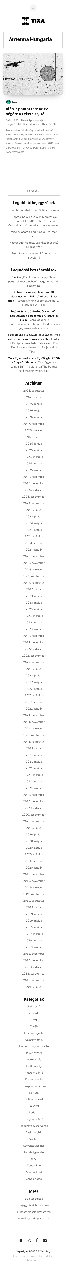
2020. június (34, 834)
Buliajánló (33, 1007)
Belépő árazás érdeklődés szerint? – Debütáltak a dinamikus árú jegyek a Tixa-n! (34, 347)
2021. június (34, 755)
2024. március (34, 536)
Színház (34, 1139)
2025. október (34, 430)
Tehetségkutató (34, 1152)
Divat (33, 1020)
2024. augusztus (34, 503)
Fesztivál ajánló (34, 1033)
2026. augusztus (34, 391)
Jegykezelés (33, 1060)
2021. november (34, 722)
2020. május (34, 841)
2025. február (34, 463)
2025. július (34, 437)
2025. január (34, 470)
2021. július (34, 748)
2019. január (34, 947)
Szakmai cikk (34, 1132)
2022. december (33, 636)
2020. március (34, 854)
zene (34, 1159)
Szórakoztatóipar (33, 1146)
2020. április (34, 848)
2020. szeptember (34, 815)
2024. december (33, 477)
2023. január (34, 629)
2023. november (34, 563)
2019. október (34, 887)
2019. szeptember (34, 894)
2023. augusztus (34, 583)
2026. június (34, 404)
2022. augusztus (34, 662)
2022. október (34, 649)
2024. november (34, 483)
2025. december (33, 424)
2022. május (34, 682)
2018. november (34, 960)
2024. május (34, 523)
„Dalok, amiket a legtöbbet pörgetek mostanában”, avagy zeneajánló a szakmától (33, 281)
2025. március (34, 457)
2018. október (34, 967)
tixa (14, 102)
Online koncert (33, 1099)
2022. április (34, 689)
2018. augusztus (34, 980)
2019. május (34, 921)
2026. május (34, 410)
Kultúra (34, 1093)
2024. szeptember (34, 497)
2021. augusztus (34, 742)
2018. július (34, 987)
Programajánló (34, 1119)
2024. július (34, 510)
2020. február (34, 861)
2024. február (34, 543)
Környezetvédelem (34, 1086)
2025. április (34, 450)
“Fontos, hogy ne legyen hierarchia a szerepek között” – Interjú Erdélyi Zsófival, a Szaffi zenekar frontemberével (33, 221)
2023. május (34, 603)
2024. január (34, 550)
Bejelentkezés (34, 1199)
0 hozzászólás (49, 124)
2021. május (34, 762)
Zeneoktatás (34, 1179)
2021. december (33, 715)
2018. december (33, 954)
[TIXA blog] (33, 32)
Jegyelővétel (14, 124)
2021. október (34, 728)
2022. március (34, 695)
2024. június (34, 516)
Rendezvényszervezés (34, 1126)
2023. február (34, 622)
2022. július (34, 669)
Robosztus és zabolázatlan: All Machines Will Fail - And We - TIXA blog (32, 296)
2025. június (34, 444)
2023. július (34, 589)
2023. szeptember (34, 576)
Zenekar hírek (33, 1172)
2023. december (33, 556)
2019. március (34, 934)
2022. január (34, 709)
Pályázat (34, 1106)
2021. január (34, 788)
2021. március (34, 775)
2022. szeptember (34, 656)
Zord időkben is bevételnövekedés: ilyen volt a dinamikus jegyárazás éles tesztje (34, 324)
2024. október (34, 490)
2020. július (34, 828)
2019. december (33, 874)
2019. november (34, 881)
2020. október (34, 808)
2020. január (34, 868)
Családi (34, 1013)
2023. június (34, 596)
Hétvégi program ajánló (33, 120)
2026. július (34, 397)
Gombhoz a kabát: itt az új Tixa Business (33, 210)
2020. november (34, 801)
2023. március (34, 616)
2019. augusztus (34, 901)
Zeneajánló (34, 1166)
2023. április (34, 609)
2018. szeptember (34, 974)
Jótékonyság (34, 1066)
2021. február (34, 781)
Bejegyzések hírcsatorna (33, 1205)
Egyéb (34, 1026)
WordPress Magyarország (33, 1219)
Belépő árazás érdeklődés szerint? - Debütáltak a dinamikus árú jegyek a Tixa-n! (34, 316)
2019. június (34, 914)
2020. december (33, 795)
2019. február (34, 940)
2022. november (34, 642)
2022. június (34, 675)
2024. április (34, 530)
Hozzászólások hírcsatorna (34, 1212)
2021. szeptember (34, 735)
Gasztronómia (34, 1040)
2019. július (34, 907)
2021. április (34, 768)
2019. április (34, 927)
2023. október (34, 569)
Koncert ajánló (31, 124)
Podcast (34, 1113)
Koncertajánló (34, 1079)
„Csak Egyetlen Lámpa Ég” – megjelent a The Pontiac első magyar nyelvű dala (33, 367)
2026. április (34, 417)
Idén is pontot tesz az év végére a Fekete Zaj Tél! (27, 111)
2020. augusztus (34, 821)
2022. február (34, 702)
